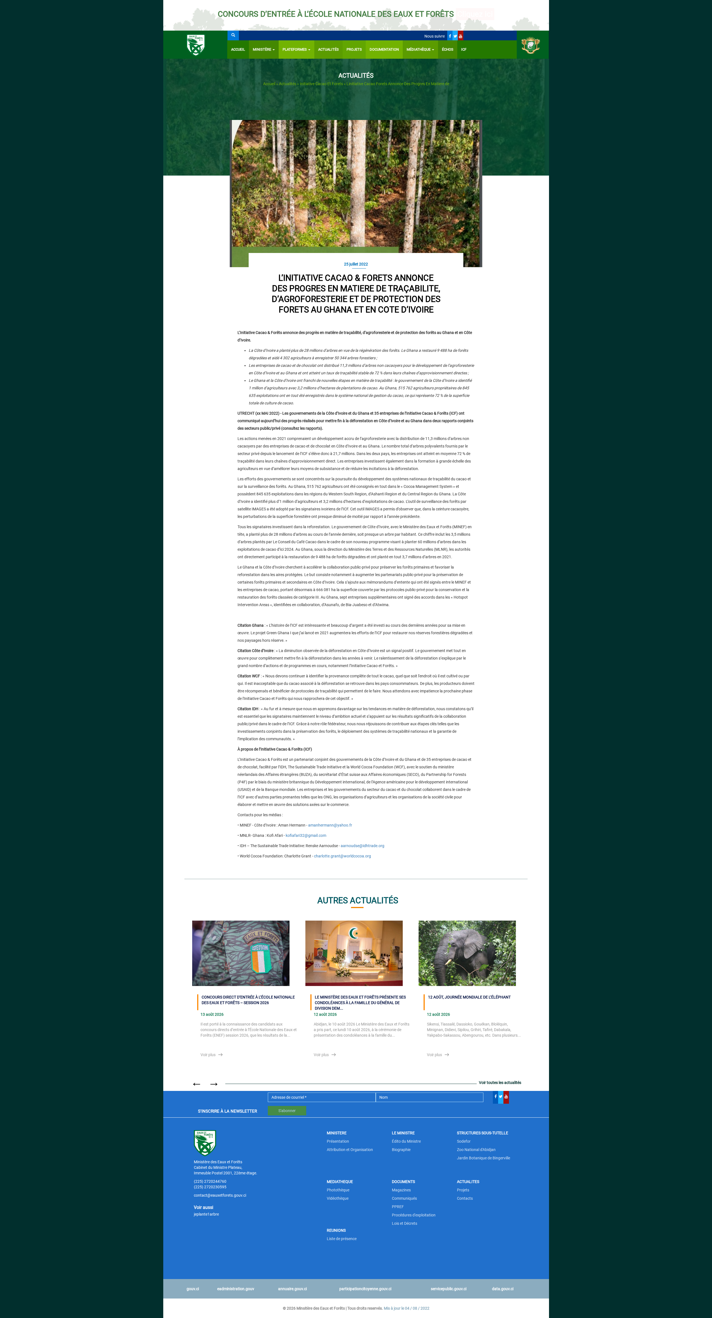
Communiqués (404, 1198)
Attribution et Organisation (350, 1149)
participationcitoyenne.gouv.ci (365, 1289)
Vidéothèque (337, 1198)
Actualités (328, 49)
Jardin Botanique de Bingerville (483, 1158)
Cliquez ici (475, 14)
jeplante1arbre (206, 1214)
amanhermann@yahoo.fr (330, 825)
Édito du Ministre (406, 1141)
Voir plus (208, 1055)
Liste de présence (342, 1238)
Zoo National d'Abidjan (476, 1149)
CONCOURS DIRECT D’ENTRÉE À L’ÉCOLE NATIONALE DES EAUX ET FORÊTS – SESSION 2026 (248, 1000)
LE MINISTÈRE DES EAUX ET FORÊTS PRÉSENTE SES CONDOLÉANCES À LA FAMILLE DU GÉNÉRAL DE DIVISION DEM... (360, 1002)
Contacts (465, 1198)
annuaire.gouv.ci (292, 1289)
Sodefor (464, 1141)
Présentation (338, 1141)
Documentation (384, 49)
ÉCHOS (447, 49)
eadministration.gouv (235, 1289)
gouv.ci (193, 1289)
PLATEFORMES (295, 49)
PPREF (398, 1206)
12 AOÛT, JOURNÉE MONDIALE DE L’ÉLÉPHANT (469, 997)
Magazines (401, 1190)
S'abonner (287, 1110)
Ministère (262, 49)
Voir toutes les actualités (500, 1082)
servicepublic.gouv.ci (448, 1289)
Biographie (401, 1149)
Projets (354, 49)
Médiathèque (419, 49)
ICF (463, 49)
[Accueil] (195, 44)
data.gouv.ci (502, 1289)
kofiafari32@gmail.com (306, 835)
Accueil (238, 49)
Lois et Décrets (404, 1223)
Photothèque (338, 1190)
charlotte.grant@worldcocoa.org (342, 856)
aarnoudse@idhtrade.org (362, 846)
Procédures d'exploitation (414, 1215)
